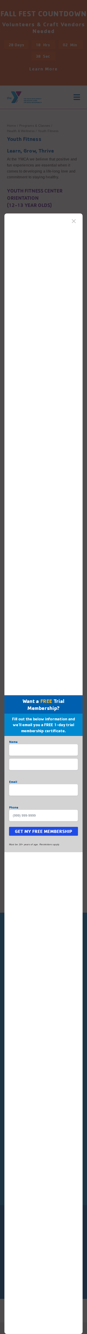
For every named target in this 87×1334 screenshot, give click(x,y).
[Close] (74, 221)
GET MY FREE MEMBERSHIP (43, 831)
